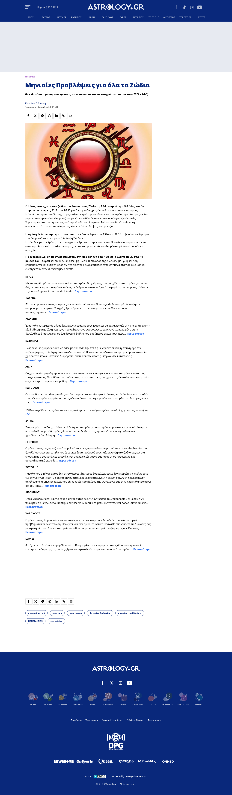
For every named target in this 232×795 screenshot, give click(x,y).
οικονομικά (76, 613)
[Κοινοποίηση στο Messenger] (42, 116)
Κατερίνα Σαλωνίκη (35, 103)
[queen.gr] (105, 761)
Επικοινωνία (154, 720)
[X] (111, 683)
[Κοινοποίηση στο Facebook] (28, 116)
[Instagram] (191, 8)
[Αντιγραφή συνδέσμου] (63, 116)
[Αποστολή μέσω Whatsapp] (49, 116)
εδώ (27, 414)
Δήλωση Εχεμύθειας (112, 720)
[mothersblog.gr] (147, 761)
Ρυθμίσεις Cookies (135, 720)
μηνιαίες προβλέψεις (129, 613)
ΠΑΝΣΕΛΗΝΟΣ (35, 621)
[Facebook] (176, 8)
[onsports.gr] (85, 761)
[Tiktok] (184, 8)
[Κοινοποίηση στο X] (35, 116)
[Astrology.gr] (116, 7)
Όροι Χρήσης (91, 720)
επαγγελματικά (36, 613)
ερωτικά (57, 613)
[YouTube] (199, 8)
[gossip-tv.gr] (126, 761)
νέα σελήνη (56, 621)
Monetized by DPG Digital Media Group (129, 776)
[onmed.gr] (168, 761)
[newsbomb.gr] (64, 761)
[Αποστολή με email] (71, 116)
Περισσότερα (83, 291)
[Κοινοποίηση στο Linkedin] (56, 116)
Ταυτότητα (76, 720)
